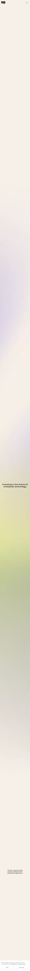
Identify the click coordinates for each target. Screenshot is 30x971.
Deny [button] (7, 967)
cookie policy (14, 964)
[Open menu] (26, 2)
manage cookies (21, 964)
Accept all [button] (21, 967)
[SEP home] (3, 2)
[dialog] (15, 965)
